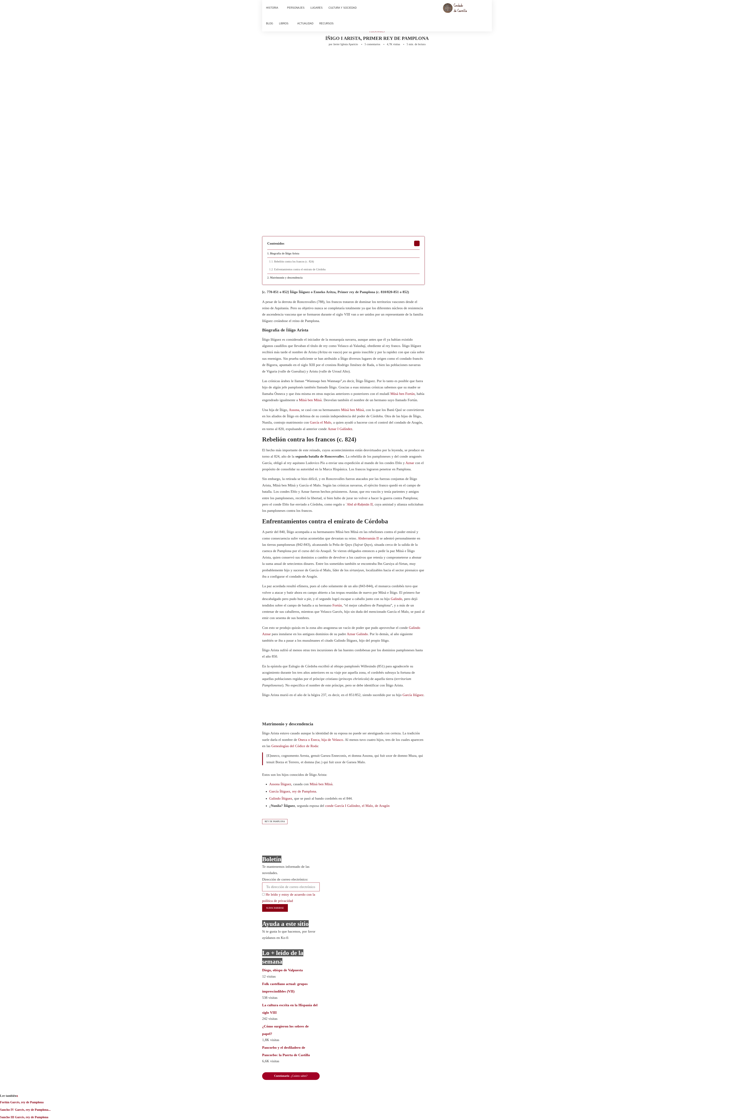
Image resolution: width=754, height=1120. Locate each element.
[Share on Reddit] (333, 56)
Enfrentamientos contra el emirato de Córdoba (300, 269)
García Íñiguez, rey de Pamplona (292, 791)
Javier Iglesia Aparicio (345, 44)
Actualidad (305, 23)
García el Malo (320, 422)
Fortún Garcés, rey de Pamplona (22, 1102)
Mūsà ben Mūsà (310, 400)
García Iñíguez (413, 695)
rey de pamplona (275, 821)
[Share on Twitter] (307, 56)
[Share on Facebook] (299, 56)
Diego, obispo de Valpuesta (282, 970)
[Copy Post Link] (352, 56)
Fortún (337, 605)
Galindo (396, 599)
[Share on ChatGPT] (380, 56)
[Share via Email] (388, 56)
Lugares (316, 7)
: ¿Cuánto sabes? (290, 1075)
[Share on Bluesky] (372, 56)
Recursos (326, 23)
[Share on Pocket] (359, 56)
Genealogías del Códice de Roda (294, 746)
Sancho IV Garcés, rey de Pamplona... (25, 1109)
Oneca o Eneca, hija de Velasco (320, 740)
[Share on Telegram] (346, 56)
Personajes (296, 7)
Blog (269, 23)
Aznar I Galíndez (340, 429)
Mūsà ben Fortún (402, 394)
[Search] (486, 16)
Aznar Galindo (357, 634)
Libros (283, 23)
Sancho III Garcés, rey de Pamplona (24, 1117)
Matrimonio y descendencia (286, 277)
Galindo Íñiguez (280, 798)
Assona (294, 410)
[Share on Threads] (365, 56)
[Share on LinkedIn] (320, 56)
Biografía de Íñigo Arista (284, 253)
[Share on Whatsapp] (340, 56)
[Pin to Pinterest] (314, 56)
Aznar (409, 463)
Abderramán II (368, 538)
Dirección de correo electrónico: (285, 879)
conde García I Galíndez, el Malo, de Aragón (357, 806)
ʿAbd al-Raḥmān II (359, 504)
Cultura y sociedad (343, 7)
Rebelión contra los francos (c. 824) (294, 261)
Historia (272, 7)
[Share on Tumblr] (327, 56)
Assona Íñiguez (280, 784)
